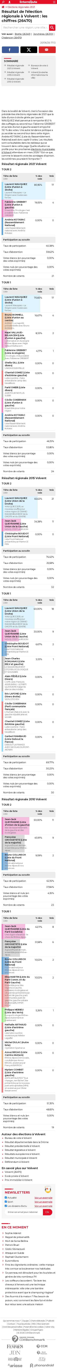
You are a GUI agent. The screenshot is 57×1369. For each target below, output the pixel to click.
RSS (34, 1324)
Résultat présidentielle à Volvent (22, 1146)
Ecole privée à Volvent (16, 1176)
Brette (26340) (22, 34)
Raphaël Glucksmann (16, 1257)
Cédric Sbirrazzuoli (15, 1249)
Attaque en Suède (14, 1253)
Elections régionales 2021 (21, 7)
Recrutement (43, 1324)
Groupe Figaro (37, 1330)
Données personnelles (12, 1327)
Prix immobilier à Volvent (18, 1180)
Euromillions (12, 1260)
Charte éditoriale (37, 1321)
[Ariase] (15, 1365)
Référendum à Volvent (17, 1162)
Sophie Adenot (13, 1233)
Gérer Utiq (49, 1327)
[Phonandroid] (41, 1365)
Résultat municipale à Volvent (21, 1158)
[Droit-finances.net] (41, 1353)
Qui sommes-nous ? (12, 1321)
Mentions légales (21, 1330)
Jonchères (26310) (43, 34)
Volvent (34, 72)
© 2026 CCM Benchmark (28, 1333)
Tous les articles (23, 1324)
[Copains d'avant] (15, 1359)
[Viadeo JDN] (41, 1359)
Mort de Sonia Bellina (16, 1241)
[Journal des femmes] (15, 1346)
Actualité (11, 1197)
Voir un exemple (43, 1197)
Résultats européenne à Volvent (22, 1154)
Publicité (50, 1321)
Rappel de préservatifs (17, 1237)
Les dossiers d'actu (17, 1206)
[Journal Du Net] (15, 1353)
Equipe (26, 1321)
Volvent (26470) (13, 1172)
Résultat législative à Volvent (20, 1150)
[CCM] (41, 1346)
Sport (10, 1201)
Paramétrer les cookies (33, 1327)
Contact (11, 1324)
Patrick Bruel (12, 1245)
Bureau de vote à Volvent (18, 1138)
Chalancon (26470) (12, 37)
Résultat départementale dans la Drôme (27, 1142)
